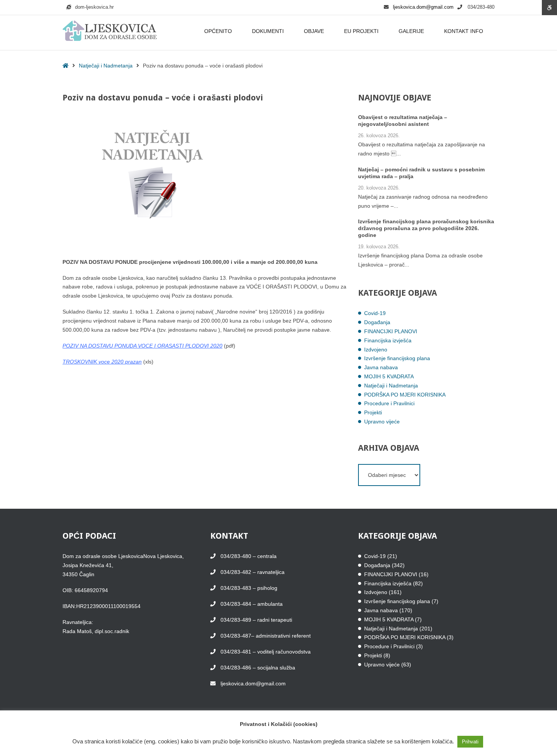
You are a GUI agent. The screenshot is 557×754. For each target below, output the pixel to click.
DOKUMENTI (268, 31)
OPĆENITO (218, 31)
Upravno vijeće (382, 422)
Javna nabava (381, 367)
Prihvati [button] (470, 742)
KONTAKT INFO (463, 31)
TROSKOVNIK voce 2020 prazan (102, 362)
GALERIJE (411, 31)
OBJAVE (314, 31)
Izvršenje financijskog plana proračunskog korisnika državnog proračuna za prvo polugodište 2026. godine (426, 228)
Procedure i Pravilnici (389, 403)
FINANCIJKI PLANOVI (390, 331)
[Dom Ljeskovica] (110, 31)
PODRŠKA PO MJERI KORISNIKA (405, 395)
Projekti (373, 412)
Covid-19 (375, 313)
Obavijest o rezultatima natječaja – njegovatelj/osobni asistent (402, 120)
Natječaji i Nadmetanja (106, 66)
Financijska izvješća (387, 340)
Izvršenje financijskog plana (397, 358)
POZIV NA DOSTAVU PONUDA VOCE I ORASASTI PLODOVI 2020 (142, 346)
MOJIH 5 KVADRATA (389, 376)
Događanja (377, 322)
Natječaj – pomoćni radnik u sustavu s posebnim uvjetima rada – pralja (421, 172)
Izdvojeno (375, 349)
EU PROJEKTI (361, 31)
